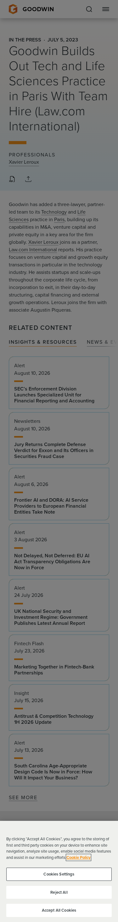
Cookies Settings (58, 874)
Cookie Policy (78, 857)
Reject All (58, 892)
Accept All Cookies (59, 910)
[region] (59, 871)
